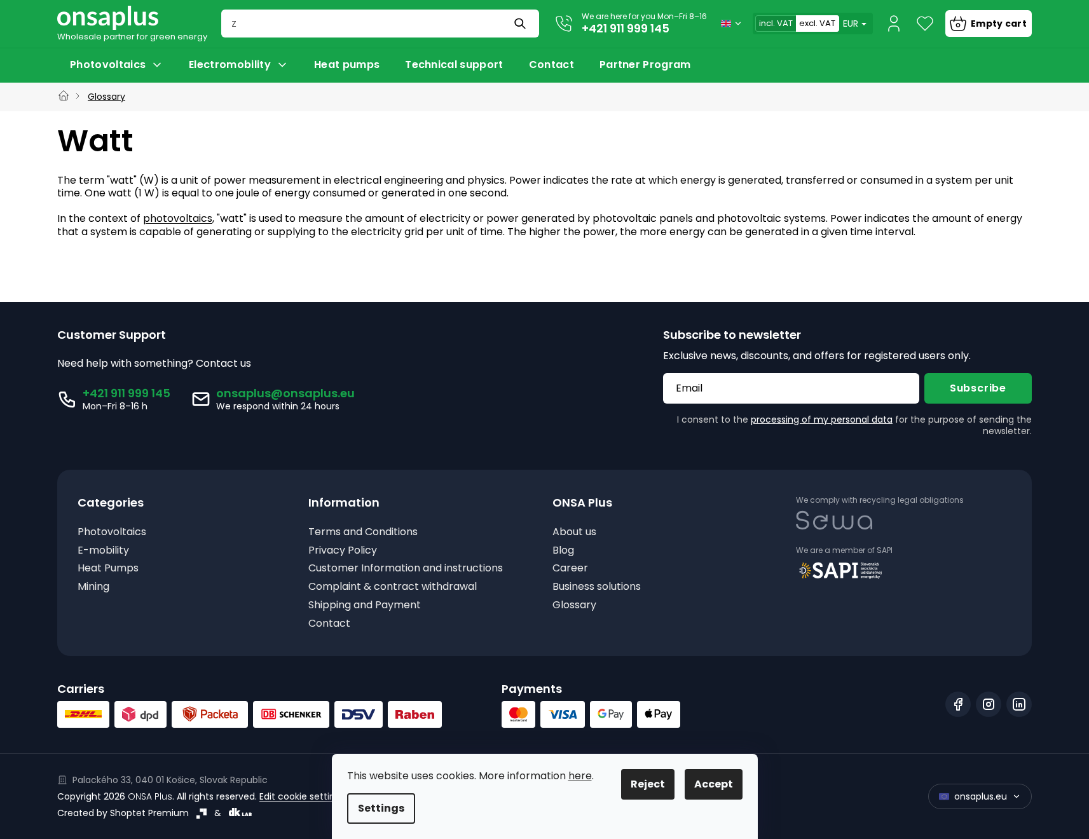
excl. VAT (817, 23)
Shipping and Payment (364, 605)
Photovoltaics (112, 532)
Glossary (574, 605)
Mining (93, 587)
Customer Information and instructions (405, 568)
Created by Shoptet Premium (123, 813)
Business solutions (596, 587)
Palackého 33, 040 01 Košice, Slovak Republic (170, 780)
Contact (329, 624)
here (580, 775)
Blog (563, 550)
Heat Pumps (108, 568)
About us (574, 532)
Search (521, 23)
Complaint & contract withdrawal (392, 587)
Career (570, 568)
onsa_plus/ (988, 704)
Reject (648, 784)
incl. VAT (776, 23)
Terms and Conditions (363, 532)
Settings (381, 808)
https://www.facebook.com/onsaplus (958, 704)
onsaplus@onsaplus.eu (285, 393)
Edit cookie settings (302, 796)
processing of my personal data (822, 419)
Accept (713, 784)
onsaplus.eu (980, 796)
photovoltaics (177, 218)
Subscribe (978, 388)
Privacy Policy (342, 550)
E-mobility (103, 550)
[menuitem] (116, 65)
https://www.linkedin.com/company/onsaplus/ (1019, 704)
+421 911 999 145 (625, 28)
